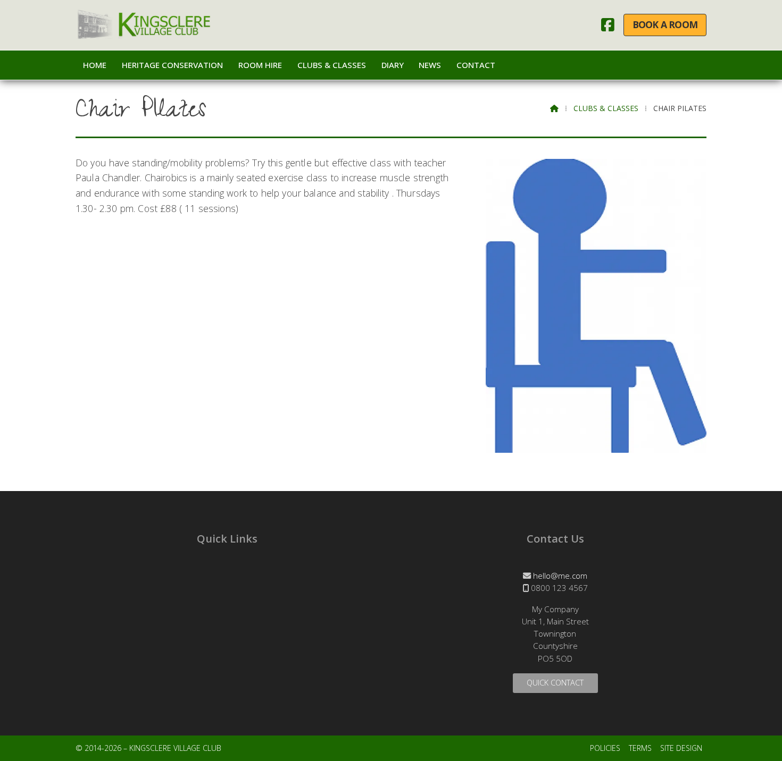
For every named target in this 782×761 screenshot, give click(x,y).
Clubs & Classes (605, 108)
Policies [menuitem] (605, 748)
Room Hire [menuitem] (260, 65)
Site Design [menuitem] (681, 748)
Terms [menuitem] (640, 748)
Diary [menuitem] (392, 65)
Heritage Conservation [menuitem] (172, 65)
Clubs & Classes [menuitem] (331, 65)
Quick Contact (555, 683)
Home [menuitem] (94, 65)
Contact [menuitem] (475, 65)
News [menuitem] (430, 65)
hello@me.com (560, 575)
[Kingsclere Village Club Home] (145, 25)
